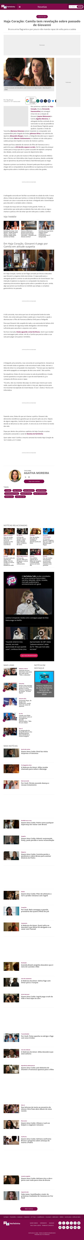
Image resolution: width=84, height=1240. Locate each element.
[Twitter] (25, 477)
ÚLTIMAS (6, 1217)
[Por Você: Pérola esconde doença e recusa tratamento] (11, 784)
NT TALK (33, 1217)
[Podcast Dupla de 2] (71, 1227)
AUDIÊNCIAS (40, 1217)
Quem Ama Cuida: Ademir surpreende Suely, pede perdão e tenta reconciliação (37, 839)
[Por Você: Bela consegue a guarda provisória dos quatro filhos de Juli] (11, 911)
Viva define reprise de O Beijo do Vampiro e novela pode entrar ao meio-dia (35, 561)
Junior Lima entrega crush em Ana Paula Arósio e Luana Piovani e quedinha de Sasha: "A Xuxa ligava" (25, 689)
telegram (49, 102)
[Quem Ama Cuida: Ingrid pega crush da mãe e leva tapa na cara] (11, 998)
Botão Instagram (75, 1224)
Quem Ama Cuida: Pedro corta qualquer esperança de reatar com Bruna (37, 824)
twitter (45, 102)
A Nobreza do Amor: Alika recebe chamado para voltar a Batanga (34, 768)
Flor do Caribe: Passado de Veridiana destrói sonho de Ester (35, 540)
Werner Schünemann (22, 138)
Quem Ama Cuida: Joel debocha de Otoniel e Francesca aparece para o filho (37, 1069)
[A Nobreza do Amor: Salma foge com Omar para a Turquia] (11, 982)
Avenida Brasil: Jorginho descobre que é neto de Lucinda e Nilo (37, 966)
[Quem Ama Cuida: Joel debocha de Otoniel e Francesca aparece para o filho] (11, 1069)
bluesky (52, 102)
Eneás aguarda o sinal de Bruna (28, 332)
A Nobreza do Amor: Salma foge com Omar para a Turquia (36, 982)
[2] (10, 686)
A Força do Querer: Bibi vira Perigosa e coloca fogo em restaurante (22, 561)
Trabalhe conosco (48, 1225)
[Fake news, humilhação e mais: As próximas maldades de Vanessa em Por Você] (11, 1195)
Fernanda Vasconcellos (11, 493)
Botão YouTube (78, 1224)
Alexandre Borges (16, 136)
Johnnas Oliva (35, 133)
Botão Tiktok (60, 1224)
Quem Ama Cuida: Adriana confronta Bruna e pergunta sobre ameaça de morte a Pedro (36, 1141)
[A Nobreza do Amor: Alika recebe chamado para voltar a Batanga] (11, 768)
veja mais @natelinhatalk (29, 655)
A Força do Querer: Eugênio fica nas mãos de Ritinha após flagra (48, 542)
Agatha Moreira (42, 119)
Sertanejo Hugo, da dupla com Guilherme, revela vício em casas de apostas (25, 703)
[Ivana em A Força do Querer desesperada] (22, 531)
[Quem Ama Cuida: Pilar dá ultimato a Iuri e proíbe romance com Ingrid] (11, 895)
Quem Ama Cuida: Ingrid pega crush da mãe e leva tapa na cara (37, 997)
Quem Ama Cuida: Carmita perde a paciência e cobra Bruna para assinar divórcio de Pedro (36, 856)
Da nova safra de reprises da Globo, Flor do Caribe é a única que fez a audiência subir (9, 561)
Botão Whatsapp (63, 1224)
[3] (10, 701)
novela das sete (20, 496)
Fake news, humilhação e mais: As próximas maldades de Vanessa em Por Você (37, 1196)
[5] (10, 731)
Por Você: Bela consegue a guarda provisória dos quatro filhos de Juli (35, 910)
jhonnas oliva (9, 496)
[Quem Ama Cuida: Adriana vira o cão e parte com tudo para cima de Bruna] (11, 1179)
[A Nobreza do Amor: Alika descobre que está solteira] (11, 1053)
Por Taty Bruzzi (8, 100)
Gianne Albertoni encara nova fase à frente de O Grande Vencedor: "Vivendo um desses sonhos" (28, 234)
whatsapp (37, 102)
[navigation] (19, 6)
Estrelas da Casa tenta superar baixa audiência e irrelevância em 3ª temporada (46, 234)
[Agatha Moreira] (15, 476)
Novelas (42, 6)
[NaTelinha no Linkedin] (67, 1227)
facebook (41, 102)
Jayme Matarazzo (44, 116)
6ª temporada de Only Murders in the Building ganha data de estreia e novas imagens (25, 733)
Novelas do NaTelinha (35, 434)
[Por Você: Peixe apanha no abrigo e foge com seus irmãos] (11, 1037)
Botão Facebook (67, 1224)
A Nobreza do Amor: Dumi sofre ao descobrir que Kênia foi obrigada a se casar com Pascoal (36, 927)
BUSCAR (80, 6)
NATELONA (68, 1217)
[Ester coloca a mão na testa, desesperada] (35, 531)
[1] (10, 671)
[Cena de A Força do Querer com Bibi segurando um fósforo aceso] (22, 552)
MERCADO (55, 1217)
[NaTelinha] (8, 6)
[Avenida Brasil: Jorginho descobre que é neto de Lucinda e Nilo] (11, 966)
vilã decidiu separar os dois (25, 147)
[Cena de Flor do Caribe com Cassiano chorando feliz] (48, 552)
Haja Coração (17, 490)
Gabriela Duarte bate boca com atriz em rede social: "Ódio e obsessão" (25, 673)
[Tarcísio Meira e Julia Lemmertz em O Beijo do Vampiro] (35, 552)
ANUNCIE (51, 1223)
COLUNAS (48, 1217)
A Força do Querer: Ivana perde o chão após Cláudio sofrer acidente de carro (22, 540)
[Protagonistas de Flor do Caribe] (9, 552)
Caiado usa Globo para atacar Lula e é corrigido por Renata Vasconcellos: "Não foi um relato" (25, 719)
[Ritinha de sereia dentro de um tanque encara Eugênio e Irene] (48, 531)
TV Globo (7, 490)
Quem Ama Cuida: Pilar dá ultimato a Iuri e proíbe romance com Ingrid (36, 895)
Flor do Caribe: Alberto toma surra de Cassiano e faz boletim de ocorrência (8, 540)
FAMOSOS (27, 1217)
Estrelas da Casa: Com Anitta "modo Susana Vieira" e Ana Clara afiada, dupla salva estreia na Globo (11, 234)
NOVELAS (19, 1217)
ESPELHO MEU (76, 1217)
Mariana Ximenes (17, 131)
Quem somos (34, 1223)
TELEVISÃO (13, 1217)
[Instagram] (29, 477)
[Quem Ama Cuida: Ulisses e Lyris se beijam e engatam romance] (11, 1124)
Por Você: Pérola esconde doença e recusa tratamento (35, 784)
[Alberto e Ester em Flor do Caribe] (9, 531)
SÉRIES (61, 1217)
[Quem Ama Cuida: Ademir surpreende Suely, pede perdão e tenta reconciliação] (11, 840)
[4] (10, 716)
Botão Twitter (71, 1224)
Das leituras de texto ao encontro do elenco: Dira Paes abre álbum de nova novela (36, 1109)
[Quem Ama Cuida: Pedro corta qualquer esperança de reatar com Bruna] (11, 824)
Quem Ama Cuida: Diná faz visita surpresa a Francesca (34, 752)
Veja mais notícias (34, 481)
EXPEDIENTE (43, 1223)
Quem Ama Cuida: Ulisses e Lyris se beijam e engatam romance (35, 1124)
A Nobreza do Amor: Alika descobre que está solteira (37, 1053)
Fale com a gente (35, 1225)
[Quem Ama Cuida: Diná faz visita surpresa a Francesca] (11, 753)
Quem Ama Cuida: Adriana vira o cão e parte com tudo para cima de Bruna (36, 1179)
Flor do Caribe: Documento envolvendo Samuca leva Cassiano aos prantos (47, 561)
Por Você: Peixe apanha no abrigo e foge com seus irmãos (37, 1037)
